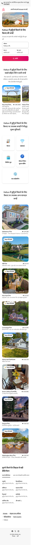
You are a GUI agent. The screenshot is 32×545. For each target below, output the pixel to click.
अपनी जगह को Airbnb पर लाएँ (19, 9)
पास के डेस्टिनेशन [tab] (6, 475)
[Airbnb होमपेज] (3, 9)
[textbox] (9, 53)
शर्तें (17, 536)
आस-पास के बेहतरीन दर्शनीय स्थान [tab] (21, 475)
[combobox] (15, 46)
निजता (13, 536)
